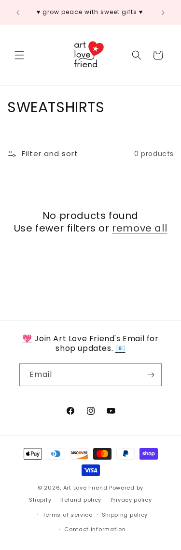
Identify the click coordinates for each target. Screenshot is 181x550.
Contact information (94, 529)
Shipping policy (125, 515)
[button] (19, 55)
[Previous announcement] (17, 12)
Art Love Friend (85, 488)
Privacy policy (131, 500)
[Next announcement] (163, 12)
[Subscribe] (150, 374)
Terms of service (67, 515)
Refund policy (80, 500)
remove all (139, 228)
